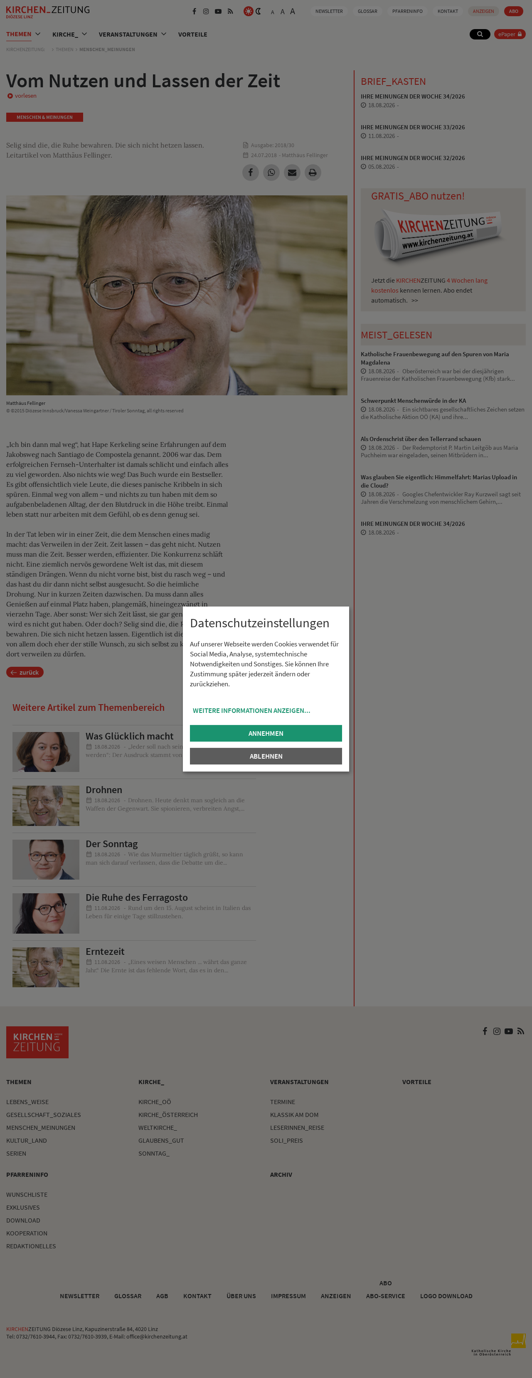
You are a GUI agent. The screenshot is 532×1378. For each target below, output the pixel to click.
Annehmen (266, 733)
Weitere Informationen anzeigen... (251, 710)
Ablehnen (266, 756)
